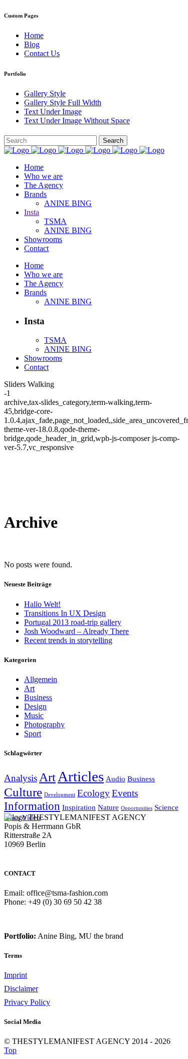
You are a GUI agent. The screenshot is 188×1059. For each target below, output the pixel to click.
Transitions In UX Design (65, 613)
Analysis (20, 778)
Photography (44, 724)
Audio (115, 778)
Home (34, 35)
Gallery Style (45, 93)
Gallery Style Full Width (62, 102)
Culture (23, 792)
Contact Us (42, 53)
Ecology (93, 793)
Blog (32, 44)
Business (38, 697)
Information (32, 805)
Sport (32, 733)
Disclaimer (21, 988)
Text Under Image (53, 111)
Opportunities (136, 808)
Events (125, 793)
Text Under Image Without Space (77, 120)
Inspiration (79, 807)
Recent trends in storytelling (68, 640)
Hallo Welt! (42, 604)
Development (59, 794)
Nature (108, 807)
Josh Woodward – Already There (76, 631)
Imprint (15, 975)
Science (166, 807)
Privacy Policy (27, 1002)
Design (35, 706)
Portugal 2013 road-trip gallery (72, 622)
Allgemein (40, 679)
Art (29, 688)
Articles (81, 776)
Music (34, 715)
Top (10, 1050)
